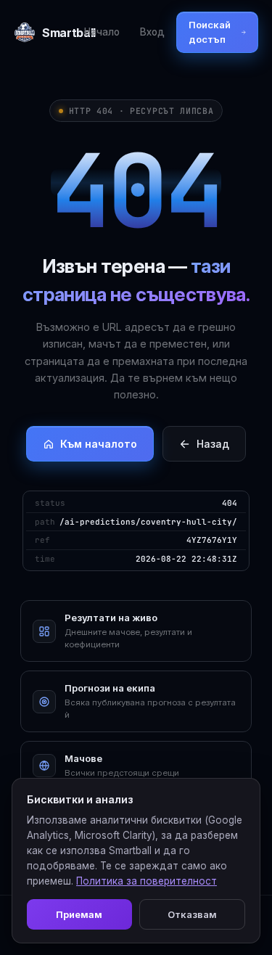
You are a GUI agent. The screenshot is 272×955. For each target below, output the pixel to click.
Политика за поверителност (146, 881)
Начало (102, 32)
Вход (152, 32)
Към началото (98, 444)
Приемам (79, 914)
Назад (213, 444)
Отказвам (192, 914)
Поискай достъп (210, 32)
